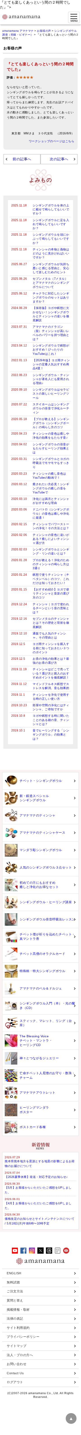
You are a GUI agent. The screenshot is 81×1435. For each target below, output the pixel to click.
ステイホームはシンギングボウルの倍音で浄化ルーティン (51, 408)
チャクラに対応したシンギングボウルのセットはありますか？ (51, 297)
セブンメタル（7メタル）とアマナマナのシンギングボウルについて (51, 282)
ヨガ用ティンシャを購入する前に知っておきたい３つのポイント (51, 648)
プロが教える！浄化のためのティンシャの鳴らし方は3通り (51, 564)
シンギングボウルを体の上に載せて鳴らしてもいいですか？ (51, 209)
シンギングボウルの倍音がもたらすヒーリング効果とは (51, 448)
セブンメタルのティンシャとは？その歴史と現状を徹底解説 (51, 622)
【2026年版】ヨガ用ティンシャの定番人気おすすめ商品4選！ (51, 364)
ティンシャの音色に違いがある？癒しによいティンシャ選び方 (51, 539)
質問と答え (15, 1300)
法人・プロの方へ (20, 1355)
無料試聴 (13, 1282)
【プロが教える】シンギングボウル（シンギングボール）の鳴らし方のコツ (51, 423)
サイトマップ (16, 1346)
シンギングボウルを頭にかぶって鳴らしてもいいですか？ (51, 238)
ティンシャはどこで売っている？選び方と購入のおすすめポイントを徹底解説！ (51, 673)
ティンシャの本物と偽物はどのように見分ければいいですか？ (51, 253)
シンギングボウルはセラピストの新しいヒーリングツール (51, 393)
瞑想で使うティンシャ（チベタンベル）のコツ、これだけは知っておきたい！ (51, 578)
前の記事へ (22, 159)
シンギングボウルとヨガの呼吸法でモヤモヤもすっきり (51, 463)
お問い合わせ (16, 1364)
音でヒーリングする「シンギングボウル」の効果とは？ (51, 734)
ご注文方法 (15, 1291)
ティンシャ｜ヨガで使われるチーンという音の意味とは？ (51, 608)
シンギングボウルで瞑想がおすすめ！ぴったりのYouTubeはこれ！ (51, 349)
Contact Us (15, 1373)
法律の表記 (15, 1318)
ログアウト (15, 1382)
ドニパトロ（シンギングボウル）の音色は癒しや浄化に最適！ (51, 513)
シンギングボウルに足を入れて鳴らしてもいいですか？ (51, 224)
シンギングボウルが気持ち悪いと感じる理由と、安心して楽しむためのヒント (51, 268)
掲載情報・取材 (18, 1309)
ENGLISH (14, 1273)
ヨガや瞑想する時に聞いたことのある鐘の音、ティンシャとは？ (51, 719)
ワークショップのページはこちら (51, 141)
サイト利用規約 (18, 1327)
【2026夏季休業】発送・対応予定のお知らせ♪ (36, 1177)
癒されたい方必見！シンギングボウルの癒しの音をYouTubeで (51, 488)
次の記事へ (59, 159)
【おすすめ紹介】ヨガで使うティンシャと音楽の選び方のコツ (51, 593)
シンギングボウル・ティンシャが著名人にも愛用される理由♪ (51, 379)
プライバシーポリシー (23, 1336)
